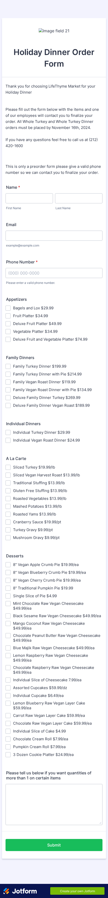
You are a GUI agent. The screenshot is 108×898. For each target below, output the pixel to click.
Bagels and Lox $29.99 (33, 308)
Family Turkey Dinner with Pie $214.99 (47, 374)
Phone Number (22, 261)
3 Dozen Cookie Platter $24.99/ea (43, 754)
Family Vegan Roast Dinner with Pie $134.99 (52, 389)
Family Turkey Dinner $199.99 (39, 366)
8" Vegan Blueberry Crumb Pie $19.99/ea (49, 572)
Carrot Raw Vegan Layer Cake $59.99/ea (49, 715)
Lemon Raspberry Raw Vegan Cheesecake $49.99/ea (50, 658)
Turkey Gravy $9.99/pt (33, 529)
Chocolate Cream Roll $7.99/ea (40, 739)
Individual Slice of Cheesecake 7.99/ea (47, 679)
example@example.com (22, 245)
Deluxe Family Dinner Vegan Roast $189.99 (51, 405)
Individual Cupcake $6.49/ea (38, 695)
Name (13, 187)
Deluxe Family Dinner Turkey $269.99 (46, 397)
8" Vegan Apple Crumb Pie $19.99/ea (46, 564)
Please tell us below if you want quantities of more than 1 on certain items (48, 775)
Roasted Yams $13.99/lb (34, 514)
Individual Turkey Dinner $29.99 (41, 432)
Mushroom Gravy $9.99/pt (36, 537)
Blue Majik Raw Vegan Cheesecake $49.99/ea (53, 647)
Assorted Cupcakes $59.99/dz (40, 687)
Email (11, 224)
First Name (13, 208)
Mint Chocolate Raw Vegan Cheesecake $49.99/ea (48, 606)
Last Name (63, 208)
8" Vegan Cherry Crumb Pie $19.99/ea (47, 580)
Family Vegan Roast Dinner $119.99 (44, 381)
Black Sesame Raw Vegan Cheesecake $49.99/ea (57, 615)
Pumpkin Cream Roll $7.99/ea (39, 746)
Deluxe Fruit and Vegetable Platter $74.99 (50, 339)
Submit (54, 845)
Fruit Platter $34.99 (30, 315)
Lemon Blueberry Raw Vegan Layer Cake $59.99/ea (49, 705)
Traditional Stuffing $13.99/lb (39, 482)
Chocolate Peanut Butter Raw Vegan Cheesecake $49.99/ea (56, 638)
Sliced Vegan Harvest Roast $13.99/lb (46, 475)
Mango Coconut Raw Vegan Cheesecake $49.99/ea (49, 626)
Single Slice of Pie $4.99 (35, 595)
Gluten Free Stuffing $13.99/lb (40, 490)
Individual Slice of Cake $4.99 (39, 731)
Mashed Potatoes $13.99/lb (37, 506)
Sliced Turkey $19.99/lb (34, 467)
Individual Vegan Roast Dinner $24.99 (46, 440)
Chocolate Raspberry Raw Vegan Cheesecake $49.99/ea (53, 670)
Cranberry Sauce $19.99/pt (37, 522)
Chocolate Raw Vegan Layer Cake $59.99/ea (52, 723)
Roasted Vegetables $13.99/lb (39, 498)
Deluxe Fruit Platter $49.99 (37, 323)
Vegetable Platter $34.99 (35, 331)
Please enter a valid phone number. (30, 283)
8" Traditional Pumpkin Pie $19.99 (43, 588)
